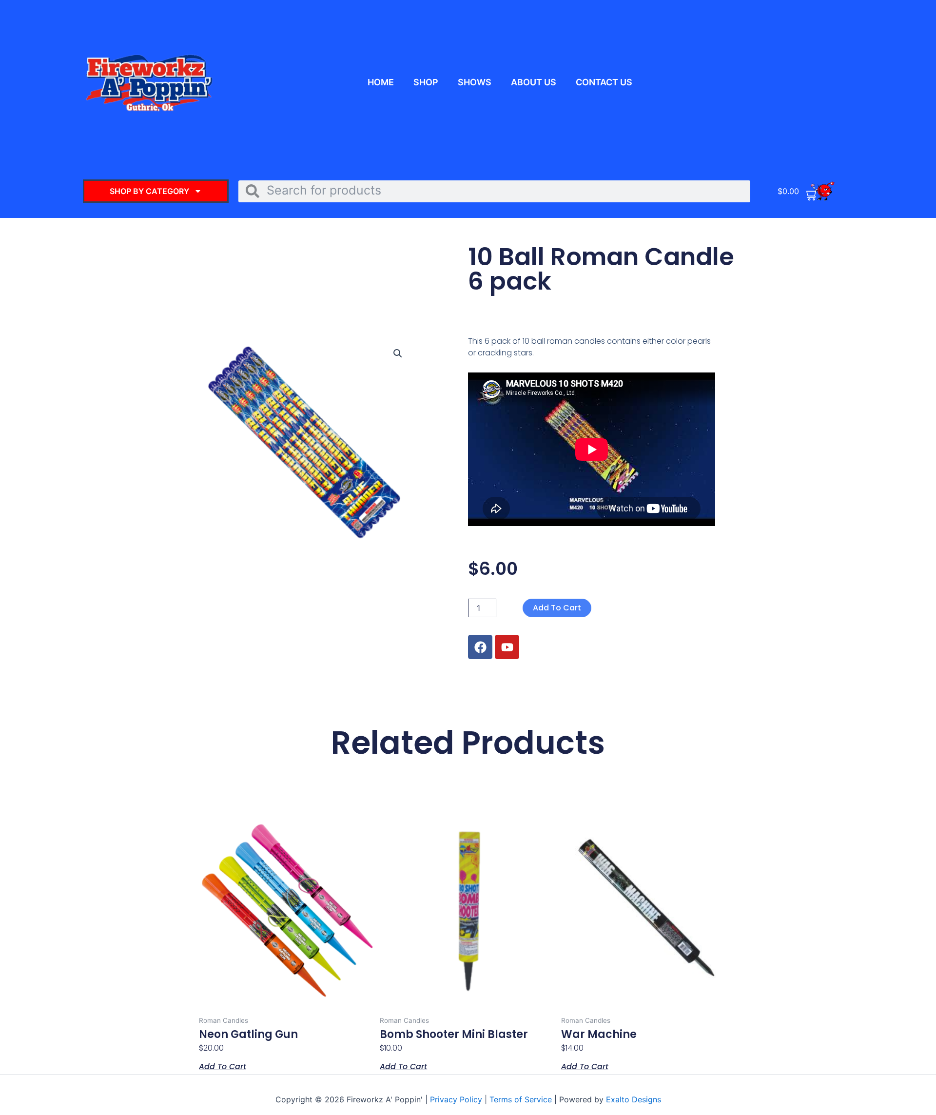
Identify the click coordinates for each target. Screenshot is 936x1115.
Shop (425, 82)
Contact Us (604, 82)
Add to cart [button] (222, 1066)
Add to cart (557, 607)
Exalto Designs (633, 1099)
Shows (474, 82)
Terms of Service (520, 1099)
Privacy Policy (457, 1099)
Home (381, 82)
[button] (398, 353)
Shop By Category (149, 191)
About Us (533, 82)
